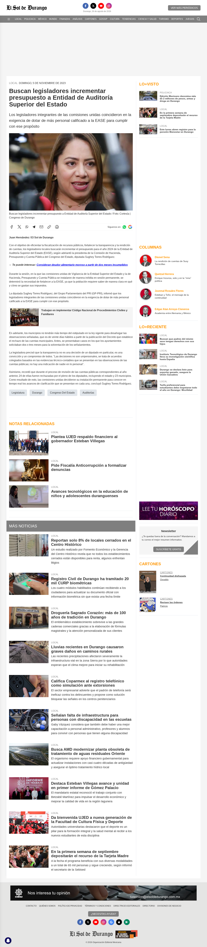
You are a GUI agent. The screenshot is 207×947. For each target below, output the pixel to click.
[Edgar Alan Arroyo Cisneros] (145, 311)
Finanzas (65, 19)
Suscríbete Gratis (168, 549)
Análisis (77, 19)
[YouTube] (101, 6)
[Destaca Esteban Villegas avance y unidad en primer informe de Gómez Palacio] (29, 792)
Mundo (53, 19)
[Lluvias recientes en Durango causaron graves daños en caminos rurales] (29, 656)
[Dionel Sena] (145, 260)
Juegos (189, 19)
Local (18, 19)
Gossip (103, 19)
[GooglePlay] (127, 922)
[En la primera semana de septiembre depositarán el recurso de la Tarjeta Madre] (29, 861)
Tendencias (129, 19)
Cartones (91, 19)
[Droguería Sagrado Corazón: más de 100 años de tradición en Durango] (29, 622)
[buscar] (199, 19)
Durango (37, 392)
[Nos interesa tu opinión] (103, 893)
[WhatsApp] (27, 226)
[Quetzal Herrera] (145, 277)
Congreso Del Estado (62, 392)
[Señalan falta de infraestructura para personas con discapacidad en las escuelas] (29, 724)
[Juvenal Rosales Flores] (145, 294)
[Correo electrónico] (41, 226)
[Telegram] (34, 226)
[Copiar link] (49, 226)
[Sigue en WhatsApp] (124, 227)
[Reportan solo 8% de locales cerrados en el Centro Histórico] (29, 551)
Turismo (164, 19)
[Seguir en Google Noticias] (130, 227)
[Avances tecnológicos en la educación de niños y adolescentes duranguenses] (29, 496)
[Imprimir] (57, 226)
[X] (93, 6)
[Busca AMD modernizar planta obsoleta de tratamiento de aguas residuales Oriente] (29, 758)
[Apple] (119, 922)
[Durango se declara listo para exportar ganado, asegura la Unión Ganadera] (148, 370)
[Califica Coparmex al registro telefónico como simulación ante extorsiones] (29, 690)
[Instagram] (109, 6)
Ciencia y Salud (147, 19)
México (42, 19)
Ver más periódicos (184, 7)
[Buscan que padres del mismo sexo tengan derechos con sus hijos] (148, 339)
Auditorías (88, 392)
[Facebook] (85, 6)
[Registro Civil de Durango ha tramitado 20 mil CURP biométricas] (29, 588)
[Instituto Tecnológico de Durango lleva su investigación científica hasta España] (148, 355)
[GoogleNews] (111, 922)
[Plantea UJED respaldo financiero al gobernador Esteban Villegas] (29, 443)
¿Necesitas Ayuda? (103, 914)
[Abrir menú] (8, 19)
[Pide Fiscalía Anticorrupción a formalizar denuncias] (29, 470)
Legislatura (18, 392)
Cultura (115, 19)
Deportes (177, 19)
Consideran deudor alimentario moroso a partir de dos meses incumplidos (82, 264)
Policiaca (30, 19)
